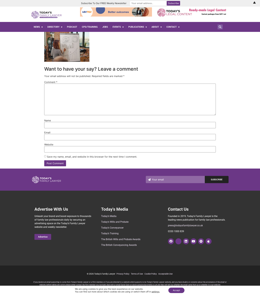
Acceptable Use (165, 274)
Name (47, 120)
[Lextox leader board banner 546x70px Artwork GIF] (116, 15)
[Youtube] (193, 241)
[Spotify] (201, 241)
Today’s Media (108, 216)
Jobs (105, 27)
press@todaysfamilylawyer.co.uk (185, 225)
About (155, 27)
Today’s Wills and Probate (114, 221)
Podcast (72, 27)
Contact (171, 27)
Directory (53, 27)
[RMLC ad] (192, 15)
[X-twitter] (178, 241)
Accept (176, 290)
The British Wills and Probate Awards (120, 239)
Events (117, 27)
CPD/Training (90, 27)
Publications (136, 27)
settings (155, 291)
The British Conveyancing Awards (119, 245)
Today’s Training (110, 233)
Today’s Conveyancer (112, 227)
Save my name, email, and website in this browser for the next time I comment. (92, 156)
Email (47, 132)
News (37, 27)
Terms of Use (137, 274)
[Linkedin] (186, 241)
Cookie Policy (150, 274)
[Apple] (209, 241)
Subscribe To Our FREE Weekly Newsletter (104, 3)
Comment (50, 82)
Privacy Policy (122, 274)
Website (48, 144)
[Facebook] (171, 241)
